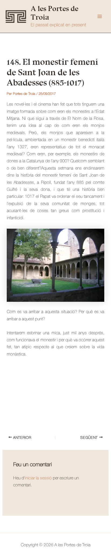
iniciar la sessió (38, 478)
